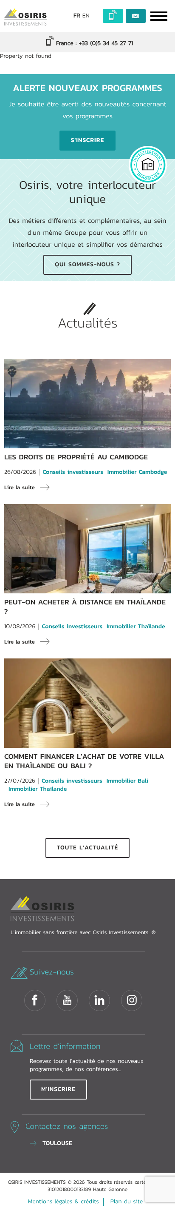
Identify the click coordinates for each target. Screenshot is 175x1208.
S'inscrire (87, 140)
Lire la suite (19, 487)
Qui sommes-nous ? (87, 264)
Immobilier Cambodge (137, 472)
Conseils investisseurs (72, 472)
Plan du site (126, 1201)
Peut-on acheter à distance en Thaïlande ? (85, 607)
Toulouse (57, 1143)
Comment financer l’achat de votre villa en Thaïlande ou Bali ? (84, 761)
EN (86, 16)
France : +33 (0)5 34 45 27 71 (93, 43)
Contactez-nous (136, 16)
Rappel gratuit (113, 16)
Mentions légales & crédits (63, 1201)
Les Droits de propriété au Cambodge (76, 457)
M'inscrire (58, 1089)
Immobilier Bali (127, 781)
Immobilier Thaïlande (136, 627)
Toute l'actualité (87, 847)
